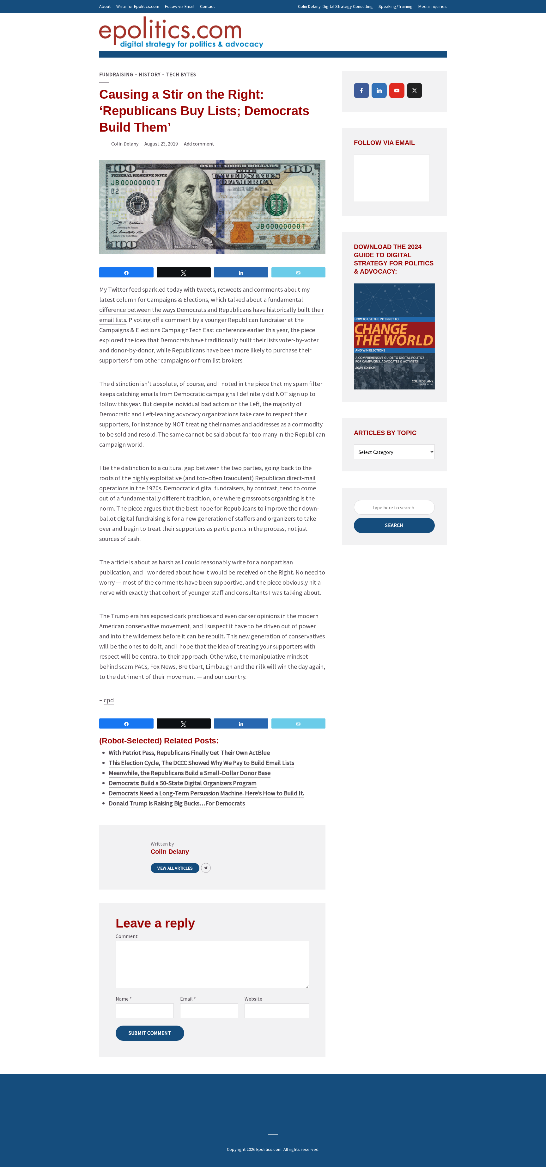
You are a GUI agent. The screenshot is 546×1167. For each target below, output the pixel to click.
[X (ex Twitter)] (414, 90)
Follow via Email (179, 6)
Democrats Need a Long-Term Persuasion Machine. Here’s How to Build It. (206, 793)
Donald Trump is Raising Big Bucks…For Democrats (177, 803)
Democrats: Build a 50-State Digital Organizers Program (183, 783)
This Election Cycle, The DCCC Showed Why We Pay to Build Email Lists (201, 763)
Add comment (199, 143)
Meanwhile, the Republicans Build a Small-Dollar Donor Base (189, 773)
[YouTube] (396, 90)
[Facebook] (361, 90)
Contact (207, 6)
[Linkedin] (379, 90)
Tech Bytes (181, 74)
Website (253, 999)
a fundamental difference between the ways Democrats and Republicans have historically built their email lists (211, 309)
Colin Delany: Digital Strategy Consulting (335, 6)
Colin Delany (124, 143)
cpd (109, 700)
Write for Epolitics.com (137, 6)
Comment (127, 936)
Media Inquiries (432, 6)
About (105, 6)
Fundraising (116, 74)
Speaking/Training (396, 6)
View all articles (175, 868)
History (150, 74)
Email (188, 999)
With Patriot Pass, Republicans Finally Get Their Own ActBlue (189, 752)
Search (394, 525)
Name (124, 999)
